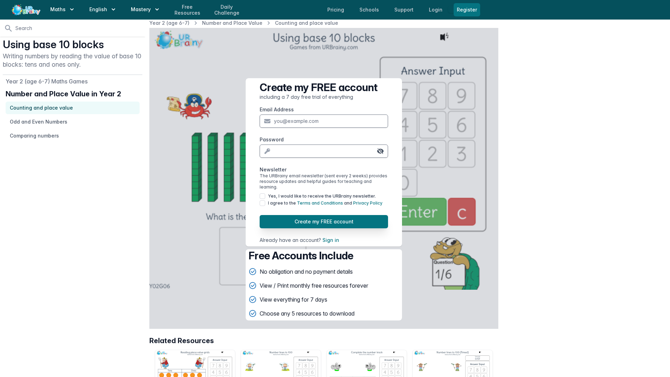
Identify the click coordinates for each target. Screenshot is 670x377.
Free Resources (187, 10)
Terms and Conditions (320, 203)
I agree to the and (325, 203)
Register (467, 10)
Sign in (330, 240)
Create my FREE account (324, 221)
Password (272, 139)
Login (436, 10)
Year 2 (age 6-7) (169, 23)
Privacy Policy (367, 203)
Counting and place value (306, 23)
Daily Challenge (226, 10)
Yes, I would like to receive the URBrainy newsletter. (322, 196)
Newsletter (323, 178)
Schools (369, 10)
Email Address (277, 109)
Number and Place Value (232, 23)
